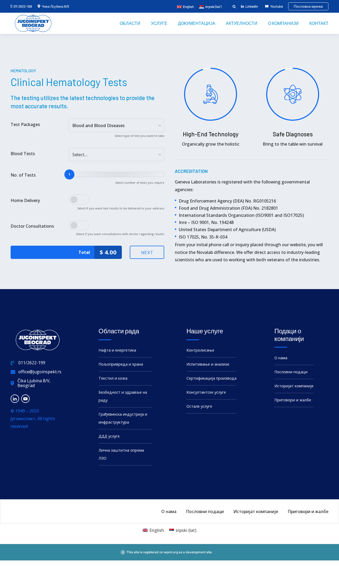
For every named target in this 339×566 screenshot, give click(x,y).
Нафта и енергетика (117, 350)
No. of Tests (23, 175)
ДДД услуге (109, 436)
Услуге (159, 23)
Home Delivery (25, 200)
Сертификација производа (211, 378)
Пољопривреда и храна (121, 364)
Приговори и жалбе (292, 399)
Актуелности (241, 23)
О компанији (283, 23)
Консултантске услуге (206, 392)
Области (130, 23)
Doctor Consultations (32, 226)
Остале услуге (199, 406)
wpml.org (171, 552)
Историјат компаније (294, 385)
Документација (196, 23)
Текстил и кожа (113, 378)
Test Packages (25, 124)
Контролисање (200, 350)
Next (147, 252)
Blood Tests (23, 153)
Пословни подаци (290, 371)
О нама (280, 357)
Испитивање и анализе (207, 364)
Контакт (318, 23)
